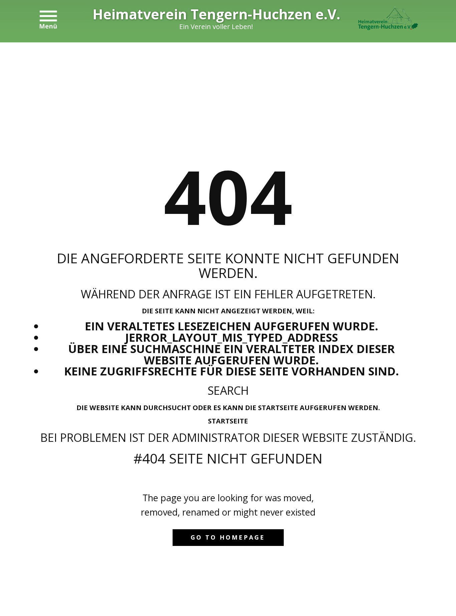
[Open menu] (48, 19)
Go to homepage (228, 537)
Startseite (228, 420)
